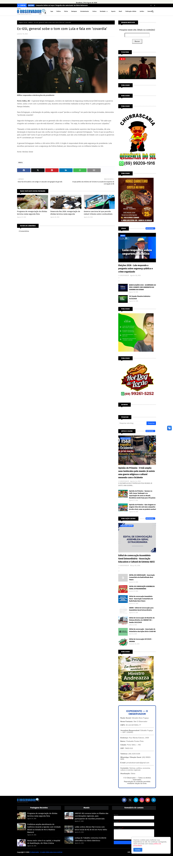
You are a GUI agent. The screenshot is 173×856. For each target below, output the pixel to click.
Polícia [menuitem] (66, 11)
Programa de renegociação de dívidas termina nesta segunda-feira (32, 212)
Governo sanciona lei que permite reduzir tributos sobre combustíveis (98, 212)
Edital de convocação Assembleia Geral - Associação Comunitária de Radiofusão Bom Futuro (141, 598)
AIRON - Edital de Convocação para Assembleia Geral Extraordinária (141, 609)
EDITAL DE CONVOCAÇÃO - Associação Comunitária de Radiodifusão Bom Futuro (142, 577)
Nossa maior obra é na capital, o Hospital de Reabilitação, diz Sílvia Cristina (43, 842)
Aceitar (137, 850)
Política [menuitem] (58, 11)
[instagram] (141, 800)
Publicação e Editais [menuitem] (130, 11)
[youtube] (147, 800)
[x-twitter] (130, 800)
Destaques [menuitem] (74, 11)
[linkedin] (153, 800)
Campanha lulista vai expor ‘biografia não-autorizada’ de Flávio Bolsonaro (62, 5)
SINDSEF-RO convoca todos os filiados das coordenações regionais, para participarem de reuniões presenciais (91, 816)
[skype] (136, 800)
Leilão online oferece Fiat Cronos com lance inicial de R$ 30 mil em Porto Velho (91, 828)
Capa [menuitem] (51, 11)
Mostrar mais (149, 228)
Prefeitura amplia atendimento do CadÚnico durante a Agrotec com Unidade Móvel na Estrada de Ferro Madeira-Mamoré (44, 828)
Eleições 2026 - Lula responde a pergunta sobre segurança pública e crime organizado (135, 268)
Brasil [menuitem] (120, 11)
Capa (128, 852)
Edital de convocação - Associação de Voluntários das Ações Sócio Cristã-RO (142, 630)
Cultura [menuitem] (94, 11)
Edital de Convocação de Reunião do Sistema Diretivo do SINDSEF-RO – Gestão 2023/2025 (142, 620)
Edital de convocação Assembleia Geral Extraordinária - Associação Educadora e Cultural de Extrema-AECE (136, 558)
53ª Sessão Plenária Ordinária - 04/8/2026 (140, 297)
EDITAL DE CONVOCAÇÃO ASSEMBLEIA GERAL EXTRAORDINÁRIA (142, 587)
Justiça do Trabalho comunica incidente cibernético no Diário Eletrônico (90, 839)
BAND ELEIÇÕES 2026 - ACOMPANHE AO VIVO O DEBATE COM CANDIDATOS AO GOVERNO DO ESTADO (142, 287)
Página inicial (23, 22)
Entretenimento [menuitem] (84, 11)
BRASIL (30, 22)
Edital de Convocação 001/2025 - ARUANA (140, 640)
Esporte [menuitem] (113, 11)
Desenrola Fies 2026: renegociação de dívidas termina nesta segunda (65, 212)
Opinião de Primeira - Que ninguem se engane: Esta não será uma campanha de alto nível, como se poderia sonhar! (142, 507)
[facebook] (124, 800)
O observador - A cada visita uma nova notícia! (46, 852)
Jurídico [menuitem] (142, 11)
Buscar (137, 41)
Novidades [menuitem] (103, 11)
